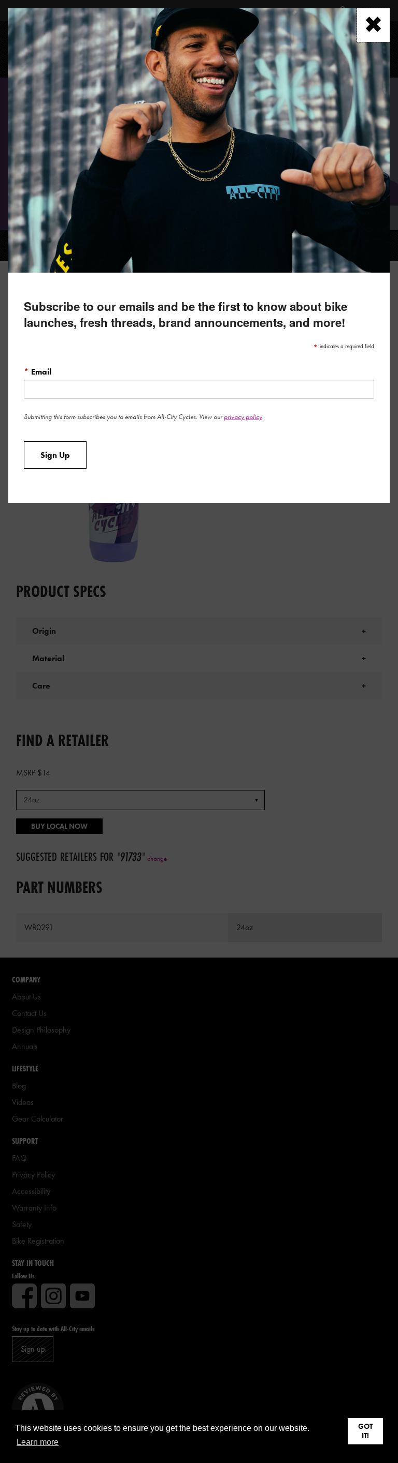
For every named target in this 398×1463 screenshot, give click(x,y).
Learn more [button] (38, 1442)
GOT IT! (365, 1431)
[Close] (373, 25)
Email (37, 371)
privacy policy (243, 416)
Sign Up (55, 455)
